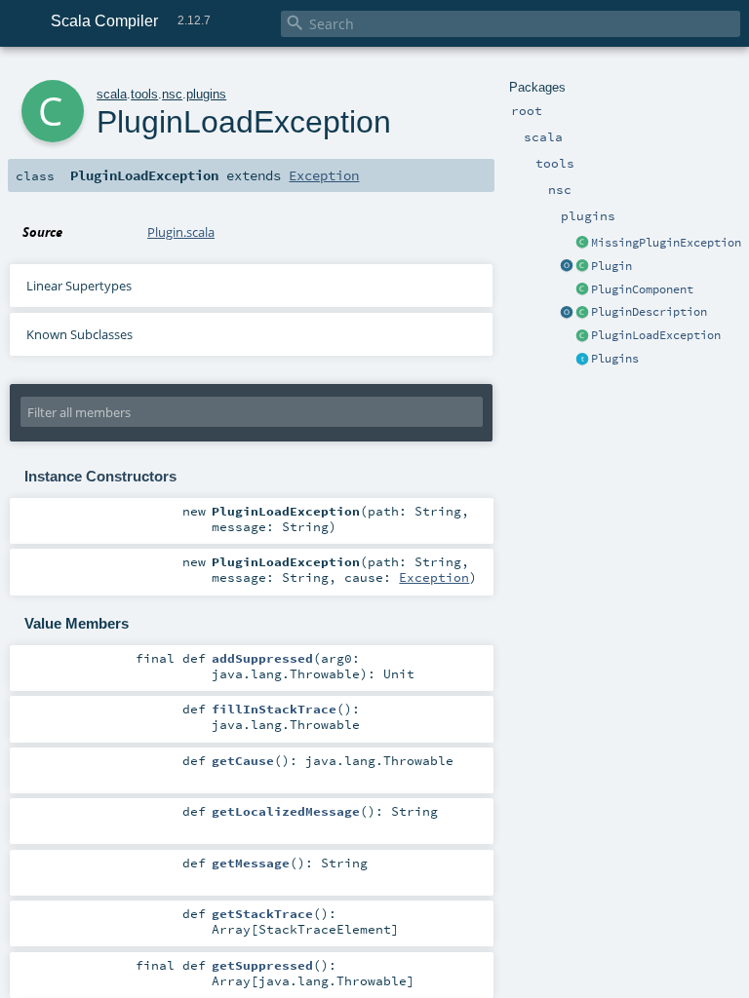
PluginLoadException (656, 335)
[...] (566, 267)
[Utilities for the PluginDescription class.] (566, 313)
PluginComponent (642, 289)
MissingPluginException (666, 243)
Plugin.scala (181, 232)
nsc (172, 94)
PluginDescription (649, 312)
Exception (324, 175)
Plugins (615, 358)
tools (144, 94)
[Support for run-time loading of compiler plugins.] (582, 359)
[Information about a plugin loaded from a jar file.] (582, 267)
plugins (206, 94)
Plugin (611, 266)
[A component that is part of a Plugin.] (582, 290)
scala (112, 94)
